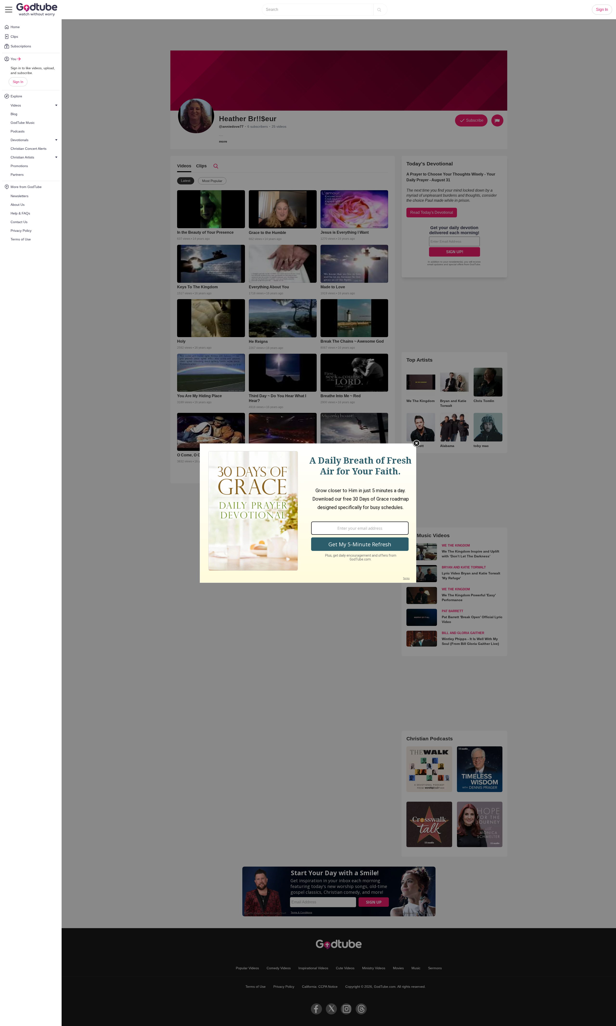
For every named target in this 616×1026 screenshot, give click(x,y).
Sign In (18, 82)
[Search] (379, 10)
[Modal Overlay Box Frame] (308, 513)
